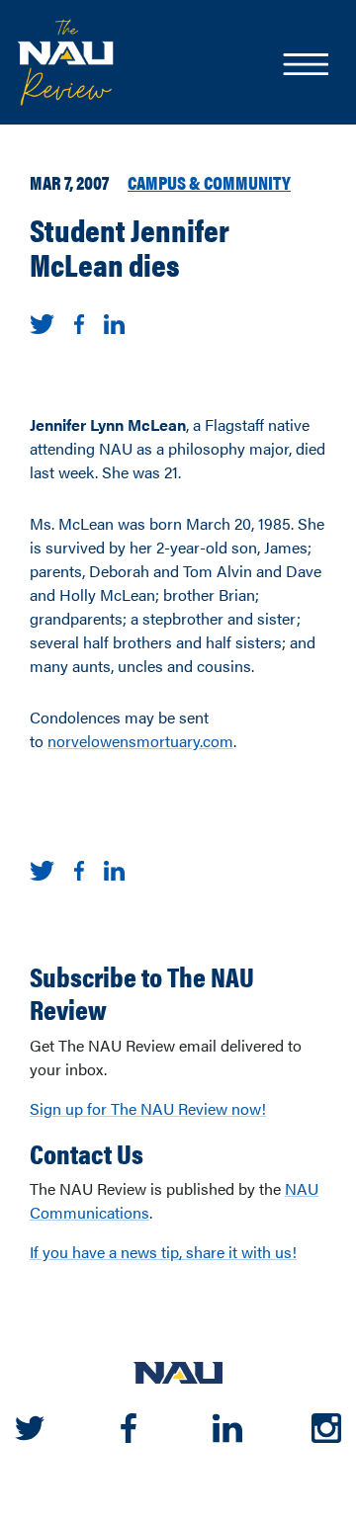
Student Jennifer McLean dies (129, 246)
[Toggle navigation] (304, 66)
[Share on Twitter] (42, 321)
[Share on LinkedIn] (114, 321)
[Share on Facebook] (79, 321)
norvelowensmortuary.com (140, 740)
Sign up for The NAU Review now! (148, 1108)
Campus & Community (209, 182)
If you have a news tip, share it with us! (163, 1251)
